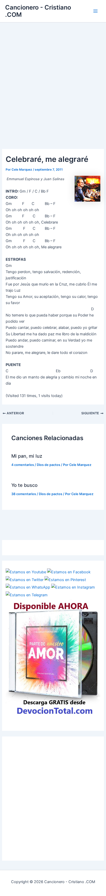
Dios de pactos (48, 465)
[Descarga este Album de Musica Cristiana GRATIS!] (53, 657)
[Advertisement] (53, 78)
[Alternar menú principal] (95, 11)
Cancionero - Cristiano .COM (38, 11)
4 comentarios (22, 465)
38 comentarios (23, 494)
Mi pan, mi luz (26, 456)
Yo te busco (24, 485)
